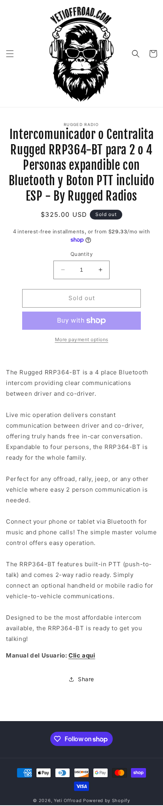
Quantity (81, 254)
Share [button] (86, 679)
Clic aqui (81, 655)
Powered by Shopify (106, 800)
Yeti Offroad (68, 800)
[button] (10, 53)
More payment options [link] (81, 339)
